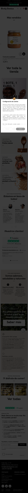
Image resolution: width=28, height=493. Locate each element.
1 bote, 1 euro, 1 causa (10, 86)
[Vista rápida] (23, 53)
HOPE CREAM (10, 95)
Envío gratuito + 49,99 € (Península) (14, 2)
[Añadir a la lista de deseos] (20, 53)
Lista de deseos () (17, 0)
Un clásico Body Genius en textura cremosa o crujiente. (14, 59)
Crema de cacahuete (9, 57)
